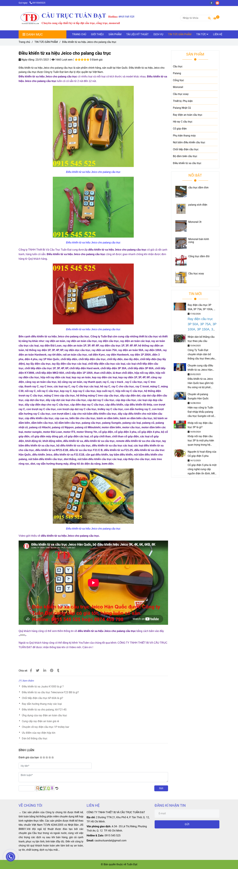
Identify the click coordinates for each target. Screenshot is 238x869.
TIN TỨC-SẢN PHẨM (179, 34)
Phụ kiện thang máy (184, 135)
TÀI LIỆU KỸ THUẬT (137, 34)
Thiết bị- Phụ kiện (183, 101)
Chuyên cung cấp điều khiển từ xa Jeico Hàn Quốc (200, 368)
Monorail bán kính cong (198, 241)
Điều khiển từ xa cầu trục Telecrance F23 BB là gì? (50, 692)
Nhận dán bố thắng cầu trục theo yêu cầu (201, 339)
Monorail (178, 87)
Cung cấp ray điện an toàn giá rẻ (40, 721)
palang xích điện (197, 204)
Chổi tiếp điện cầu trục (185, 149)
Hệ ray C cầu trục (182, 121)
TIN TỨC (201, 34)
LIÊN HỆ (217, 34)
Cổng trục (178, 80)
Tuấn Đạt (132, 864)
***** (22, 635)
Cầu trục (177, 66)
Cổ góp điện (180, 128)
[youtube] (218, 2)
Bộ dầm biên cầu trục (185, 156)
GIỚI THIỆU (97, 34)
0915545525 (38, 2)
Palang (177, 73)
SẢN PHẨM (114, 34)
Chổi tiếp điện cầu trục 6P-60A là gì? (42, 698)
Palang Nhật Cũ (182, 107)
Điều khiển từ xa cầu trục (187, 163)
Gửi (161, 788)
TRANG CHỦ (79, 34)
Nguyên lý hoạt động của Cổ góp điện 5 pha (202, 453)
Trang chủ (24, 41)
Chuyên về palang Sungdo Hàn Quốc (198, 396)
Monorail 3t (194, 222)
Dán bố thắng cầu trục (34, 738)
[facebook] (212, 2)
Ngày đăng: (28, 59)
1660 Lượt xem (64, 59)
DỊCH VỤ (158, 34)
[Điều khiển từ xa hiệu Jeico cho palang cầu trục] (77, 18)
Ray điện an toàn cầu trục (187, 114)
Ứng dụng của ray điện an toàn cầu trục (44, 715)
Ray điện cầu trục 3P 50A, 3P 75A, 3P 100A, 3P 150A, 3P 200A (202, 307)
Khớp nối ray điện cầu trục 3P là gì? (200, 425)
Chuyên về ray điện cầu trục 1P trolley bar (45, 726)
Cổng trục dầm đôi (199, 256)
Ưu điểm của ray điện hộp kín (38, 732)
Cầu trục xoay (181, 94)
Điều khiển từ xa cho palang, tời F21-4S (44, 709)
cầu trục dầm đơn (198, 187)
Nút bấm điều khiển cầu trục (189, 142)
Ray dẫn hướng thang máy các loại (42, 703)
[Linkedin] (45, 670)
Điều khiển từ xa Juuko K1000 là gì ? (43, 686)
